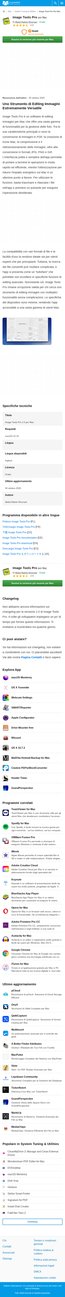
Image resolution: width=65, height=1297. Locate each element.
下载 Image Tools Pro (14, 532)
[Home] (4, 11)
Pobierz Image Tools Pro (16, 521)
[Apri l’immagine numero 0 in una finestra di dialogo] (27, 331)
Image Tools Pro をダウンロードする (23, 554)
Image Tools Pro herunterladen (20, 537)
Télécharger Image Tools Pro (19, 527)
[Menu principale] (62, 3)
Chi (4, 1240)
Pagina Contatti (31, 657)
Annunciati (9, 1252)
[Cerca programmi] (55, 3)
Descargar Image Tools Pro (18, 548)
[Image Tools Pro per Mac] (6, 21)
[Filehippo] (11, 3)
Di (25, 22)
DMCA (37, 1271)
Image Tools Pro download (17, 543)
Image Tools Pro (30, 17)
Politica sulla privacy (45, 1259)
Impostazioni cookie (45, 1277)
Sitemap (7, 1258)
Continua (33, 1221)
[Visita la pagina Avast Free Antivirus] (32, 32)
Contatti (7, 1246)
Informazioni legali (44, 1265)
